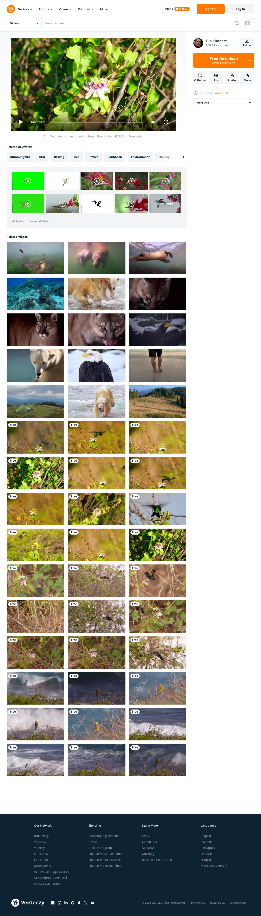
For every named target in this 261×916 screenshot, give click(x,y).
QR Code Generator (47, 884)
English (206, 836)
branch (93, 157)
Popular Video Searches (105, 866)
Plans (169, 9)
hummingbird (20, 157)
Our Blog (148, 854)
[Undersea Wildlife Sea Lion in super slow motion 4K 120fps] (35, 258)
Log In (240, 9)
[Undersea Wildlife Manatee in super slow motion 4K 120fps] (96, 258)
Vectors (23, 9)
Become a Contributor (157, 860)
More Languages (212, 865)
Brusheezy (41, 836)
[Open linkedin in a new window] (66, 902)
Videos (63, 9)
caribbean (114, 157)
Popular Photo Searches (105, 860)
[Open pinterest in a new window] (72, 902)
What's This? (222, 93)
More (103, 9)
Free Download (224, 60)
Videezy (39, 848)
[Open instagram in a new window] (59, 902)
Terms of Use (197, 902)
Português (208, 848)
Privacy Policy (217, 902)
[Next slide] (180, 157)
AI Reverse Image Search (51, 872)
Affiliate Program (100, 848)
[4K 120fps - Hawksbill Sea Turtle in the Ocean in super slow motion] (35, 294)
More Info (203, 102)
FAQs (145, 836)
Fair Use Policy (238, 902)
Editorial (84, 9)
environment (140, 157)
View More (165, 203)
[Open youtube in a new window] (92, 902)
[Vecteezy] (11, 9)
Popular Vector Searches (105, 854)
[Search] (236, 23)
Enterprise (41, 854)
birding (59, 157)
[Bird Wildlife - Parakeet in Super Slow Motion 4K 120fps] (35, 688)
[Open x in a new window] (85, 902)
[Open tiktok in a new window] (79, 902)
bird (42, 157)
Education (41, 860)
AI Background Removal (50, 878)
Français (206, 860)
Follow (247, 45)
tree (76, 157)
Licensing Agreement (103, 836)
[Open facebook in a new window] (52, 902)
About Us (148, 848)
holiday (164, 157)
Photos (44, 9)
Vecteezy (40, 842)
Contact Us (149, 842)
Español (206, 842)
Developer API (43, 866)
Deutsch (206, 854)
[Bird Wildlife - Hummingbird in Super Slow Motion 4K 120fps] (35, 437)
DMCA (93, 842)
